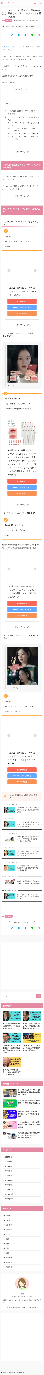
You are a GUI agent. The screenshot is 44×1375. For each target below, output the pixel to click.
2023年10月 (9, 1199)
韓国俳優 (9, 1262)
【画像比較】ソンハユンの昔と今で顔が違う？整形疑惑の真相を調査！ (28, 810)
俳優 (7, 1239)
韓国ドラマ (10, 1257)
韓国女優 (8, 20)
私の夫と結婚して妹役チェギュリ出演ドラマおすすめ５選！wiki (28, 882)
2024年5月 (9, 1166)
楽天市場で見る (22, 301)
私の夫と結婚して (11, 46)
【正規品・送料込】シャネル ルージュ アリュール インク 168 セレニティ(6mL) (21, 291)
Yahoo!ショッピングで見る (22, 307)
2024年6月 (9, 1161)
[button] (5, 35)
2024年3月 (9, 1175)
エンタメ (9, 1225)
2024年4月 (9, 1171)
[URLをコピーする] (39, 35)
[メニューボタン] (41, 3)
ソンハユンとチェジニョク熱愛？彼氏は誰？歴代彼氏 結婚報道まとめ (28, 896)
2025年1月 (9, 1157)
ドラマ (8, 1234)
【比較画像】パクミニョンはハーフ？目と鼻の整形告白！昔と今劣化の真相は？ (28, 853)
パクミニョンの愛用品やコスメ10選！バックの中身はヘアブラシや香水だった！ (28, 824)
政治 (7, 1248)
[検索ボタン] (35, 3)
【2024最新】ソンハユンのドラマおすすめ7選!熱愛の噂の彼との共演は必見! (28, 868)
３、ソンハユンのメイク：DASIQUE (25, 133)
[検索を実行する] (38, 996)
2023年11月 (9, 1194)
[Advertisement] (22, 965)
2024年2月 (9, 1180)
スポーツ (9, 1229)
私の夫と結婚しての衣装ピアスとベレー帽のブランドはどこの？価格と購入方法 (28, 839)
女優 (7, 1243)
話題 (7, 1253)
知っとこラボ (7, 3)
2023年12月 (9, 1189)
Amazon (8, 1215)
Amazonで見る (22, 313)
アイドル (9, 1220)
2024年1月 (9, 1185)
